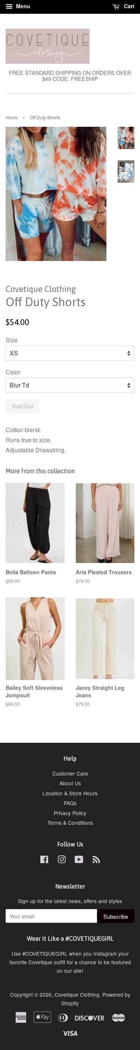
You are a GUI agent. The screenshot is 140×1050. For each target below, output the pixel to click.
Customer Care (70, 773)
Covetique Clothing (77, 994)
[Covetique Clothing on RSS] (96, 860)
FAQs (70, 803)
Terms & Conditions (70, 822)
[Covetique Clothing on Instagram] (61, 860)
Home (12, 117)
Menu (22, 6)
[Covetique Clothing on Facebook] (44, 860)
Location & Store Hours (70, 793)
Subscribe (115, 916)
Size (12, 340)
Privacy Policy (70, 813)
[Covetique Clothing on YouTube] (79, 860)
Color (13, 372)
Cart (128, 6)
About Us (70, 783)
